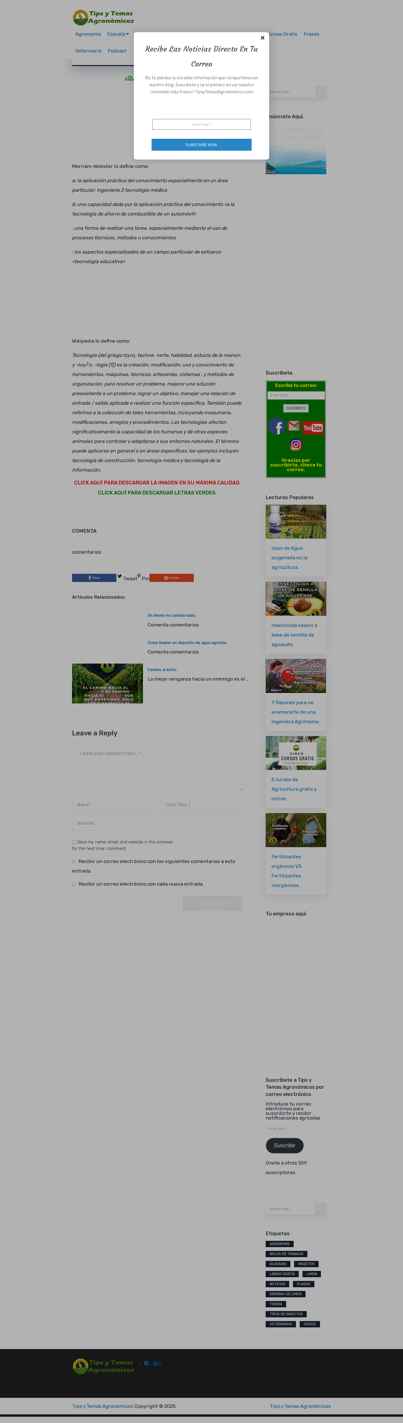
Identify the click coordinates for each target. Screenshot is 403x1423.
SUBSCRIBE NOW (201, 145)
